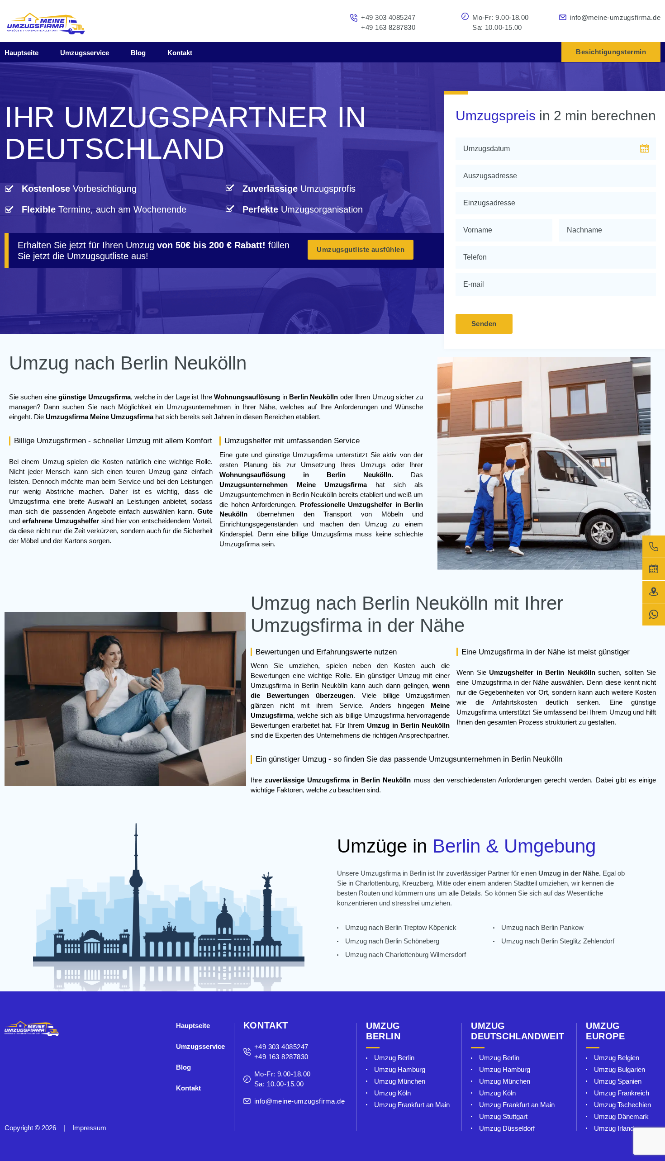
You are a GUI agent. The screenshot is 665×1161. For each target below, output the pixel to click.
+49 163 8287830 (388, 27)
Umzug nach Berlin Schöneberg (392, 941)
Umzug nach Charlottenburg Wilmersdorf (405, 954)
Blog (138, 53)
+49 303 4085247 (388, 17)
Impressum (89, 1128)
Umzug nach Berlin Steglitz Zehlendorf (557, 941)
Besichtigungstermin (611, 52)
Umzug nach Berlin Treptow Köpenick (400, 927)
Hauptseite (21, 53)
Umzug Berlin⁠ (394, 1057)
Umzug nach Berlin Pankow (542, 927)
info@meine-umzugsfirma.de (615, 17)
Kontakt (179, 53)
